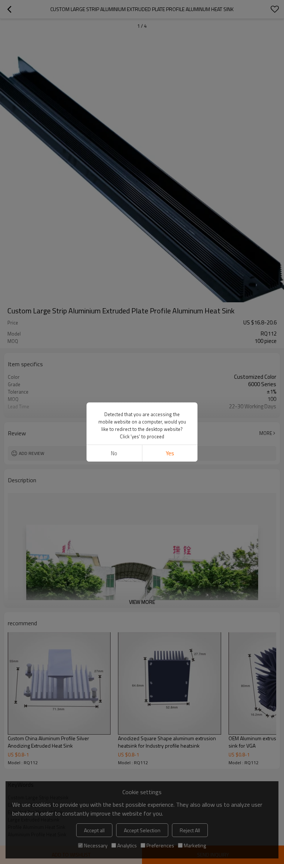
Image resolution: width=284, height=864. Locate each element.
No (114, 453)
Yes (170, 453)
